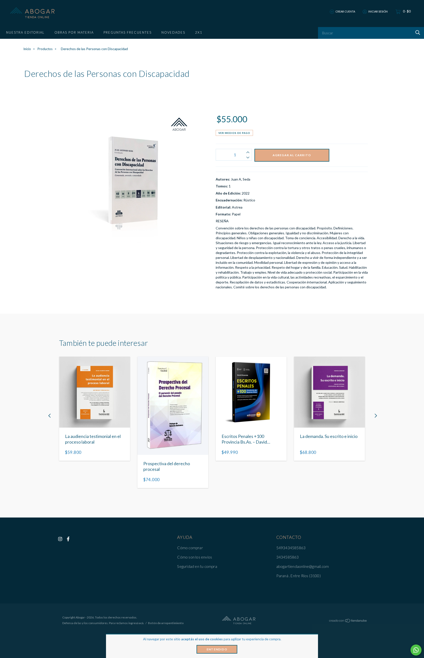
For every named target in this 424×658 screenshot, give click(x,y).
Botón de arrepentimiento (166, 623)
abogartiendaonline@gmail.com (302, 566)
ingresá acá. (136, 623)
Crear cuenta (345, 11)
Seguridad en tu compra (197, 566)
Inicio (27, 49)
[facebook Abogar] (68, 539)
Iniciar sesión (378, 11)
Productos (45, 49)
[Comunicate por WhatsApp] (416, 650)
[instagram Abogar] (60, 539)
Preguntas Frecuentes (128, 32)
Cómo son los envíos (194, 557)
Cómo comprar (190, 548)
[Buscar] (417, 32)
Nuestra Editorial (25, 32)
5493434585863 (291, 548)
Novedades (173, 32)
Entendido (217, 649)
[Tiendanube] (348, 621)
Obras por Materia (74, 32)
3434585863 (287, 557)
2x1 (198, 32)
